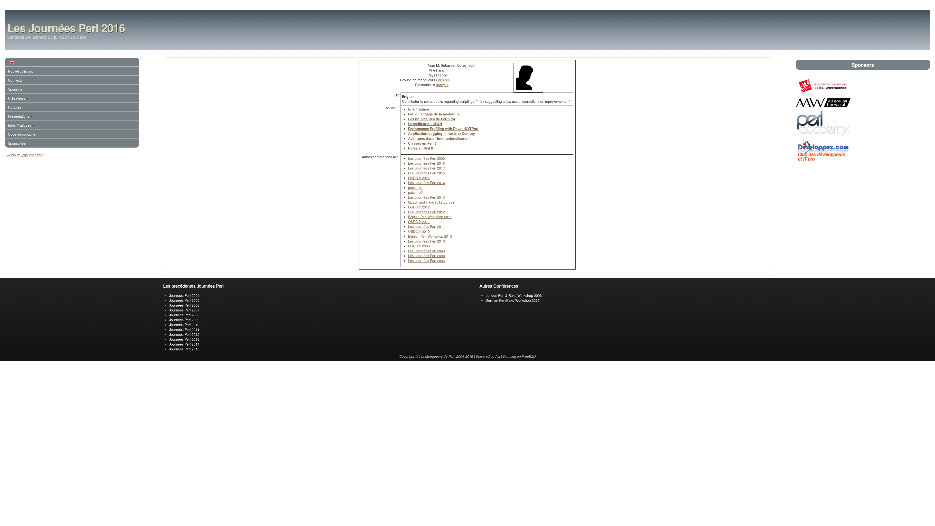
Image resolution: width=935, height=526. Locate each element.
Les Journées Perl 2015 (426, 172)
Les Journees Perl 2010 (426, 241)
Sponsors (15, 89)
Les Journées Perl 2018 (426, 163)
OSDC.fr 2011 (419, 221)
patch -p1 (415, 187)
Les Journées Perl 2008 (426, 255)
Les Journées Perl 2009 (426, 250)
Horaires (14, 107)
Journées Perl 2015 (184, 349)
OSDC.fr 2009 (419, 246)
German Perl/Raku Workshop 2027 (513, 300)
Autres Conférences (498, 285)
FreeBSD (529, 356)
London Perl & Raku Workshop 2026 (514, 295)
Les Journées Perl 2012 (426, 211)
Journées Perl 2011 (184, 329)
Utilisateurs (17, 98)
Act (497, 356)
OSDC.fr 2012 (419, 207)
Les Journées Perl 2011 (426, 226)
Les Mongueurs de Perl (436, 356)
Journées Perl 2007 (184, 310)
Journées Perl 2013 (184, 339)
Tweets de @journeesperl (24, 154)
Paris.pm (443, 79)
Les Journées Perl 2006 (426, 260)
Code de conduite (21, 134)
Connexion (16, 80)
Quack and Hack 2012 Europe (431, 202)
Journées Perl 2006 (184, 305)
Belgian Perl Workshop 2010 (430, 236)
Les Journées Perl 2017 (426, 168)
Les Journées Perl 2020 (426, 158)
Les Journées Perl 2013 (426, 197)
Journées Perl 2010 (184, 324)
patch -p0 (415, 192)
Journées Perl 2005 (184, 300)
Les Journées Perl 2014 (426, 182)
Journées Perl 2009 (184, 319)
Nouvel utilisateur (21, 71)
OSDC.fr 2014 (419, 177)
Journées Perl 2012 (184, 334)
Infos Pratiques (20, 125)
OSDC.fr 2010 (419, 231)
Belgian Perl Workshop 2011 (430, 216)
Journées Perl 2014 (184, 344)
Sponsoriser (17, 143)
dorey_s (442, 84)
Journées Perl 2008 (184, 314)
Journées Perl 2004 (184, 295)
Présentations (19, 116)
